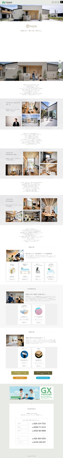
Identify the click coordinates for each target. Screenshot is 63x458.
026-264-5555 (40, 438)
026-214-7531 (40, 423)
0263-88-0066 (40, 430)
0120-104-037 (40, 442)
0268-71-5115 (40, 427)
